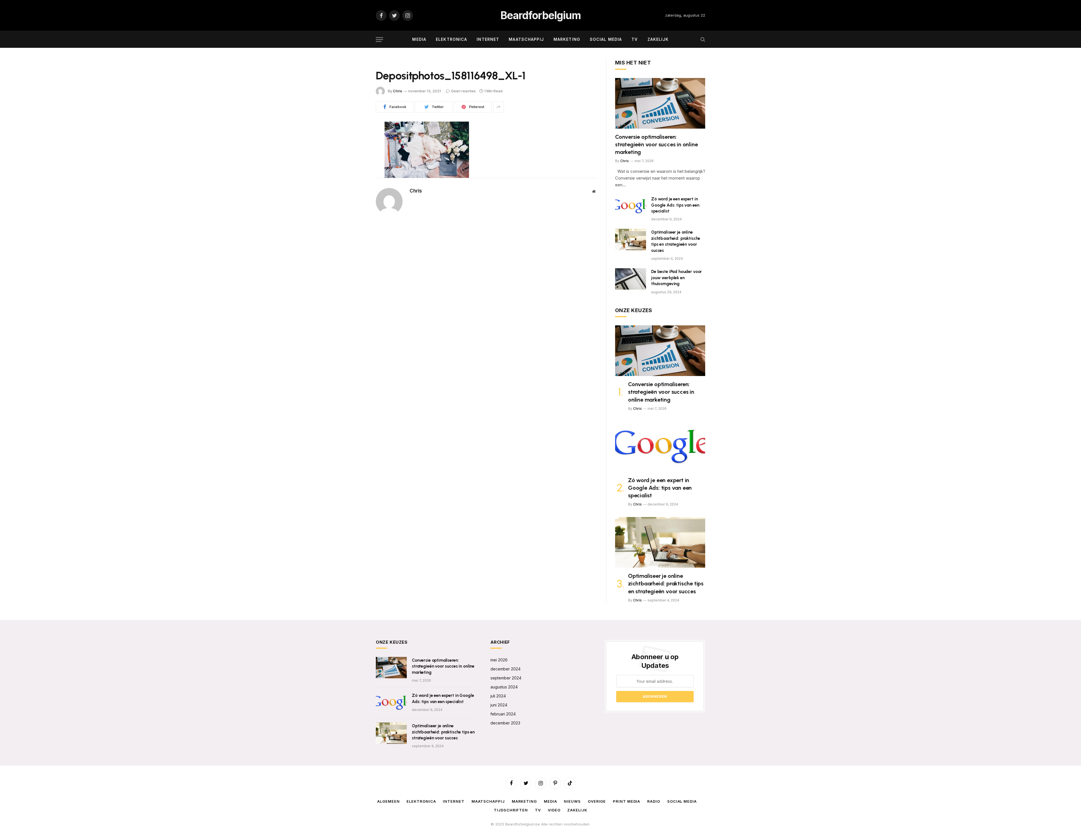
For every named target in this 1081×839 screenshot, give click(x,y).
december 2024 (505, 668)
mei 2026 (499, 659)
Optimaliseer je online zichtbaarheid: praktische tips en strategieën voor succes (675, 241)
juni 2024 (498, 704)
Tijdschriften (511, 810)
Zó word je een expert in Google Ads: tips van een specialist (675, 205)
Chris (397, 91)
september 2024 (505, 677)
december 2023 (505, 723)
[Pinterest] (356, 169)
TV (634, 39)
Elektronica (451, 39)
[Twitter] (356, 154)
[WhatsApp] (356, 183)
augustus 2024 (504, 686)
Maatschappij (526, 39)
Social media (606, 39)
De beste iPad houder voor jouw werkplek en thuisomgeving (676, 277)
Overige (597, 801)
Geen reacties (463, 91)
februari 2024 (503, 714)
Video (554, 810)
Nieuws (572, 801)
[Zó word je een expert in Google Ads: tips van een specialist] (630, 206)
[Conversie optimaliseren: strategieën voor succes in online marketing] (660, 103)
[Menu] (379, 39)
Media (419, 39)
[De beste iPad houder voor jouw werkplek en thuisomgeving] (630, 279)
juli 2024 (498, 695)
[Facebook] (356, 140)
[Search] (702, 39)
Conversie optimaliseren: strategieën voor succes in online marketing (656, 144)
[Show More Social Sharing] (498, 107)
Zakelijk (658, 39)
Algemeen (388, 801)
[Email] (356, 197)
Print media (626, 801)
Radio (653, 801)
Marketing (566, 39)
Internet (488, 39)
